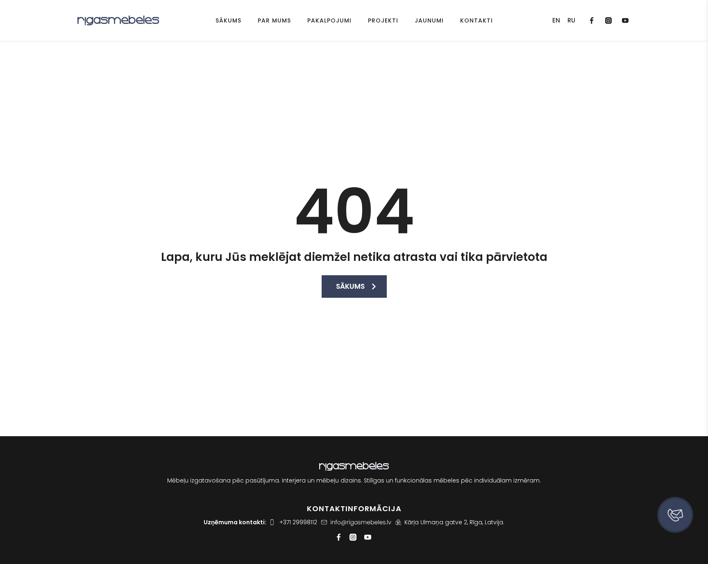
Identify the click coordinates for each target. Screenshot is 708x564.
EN (556, 20)
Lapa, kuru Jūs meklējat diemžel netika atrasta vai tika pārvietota (354, 257)
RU (571, 20)
